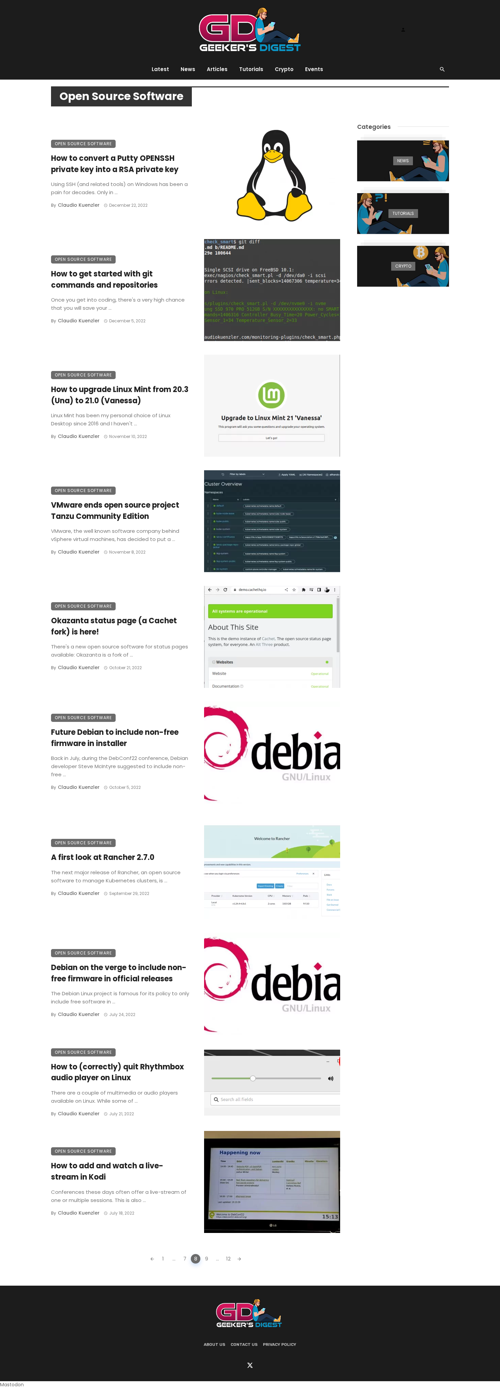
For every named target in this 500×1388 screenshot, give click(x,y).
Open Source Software (83, 144)
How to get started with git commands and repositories (104, 279)
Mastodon (12, 1384)
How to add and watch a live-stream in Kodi (107, 1171)
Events (314, 69)
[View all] (403, 160)
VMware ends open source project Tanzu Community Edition (115, 511)
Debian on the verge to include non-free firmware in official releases (118, 973)
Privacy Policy (279, 1344)
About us (214, 1344)
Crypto (284, 69)
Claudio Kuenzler (79, 205)
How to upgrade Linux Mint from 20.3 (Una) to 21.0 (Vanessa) (119, 395)
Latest (160, 69)
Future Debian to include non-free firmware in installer (115, 738)
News (188, 69)
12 (228, 1258)
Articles (217, 69)
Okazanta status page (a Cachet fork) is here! (114, 626)
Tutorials (251, 69)
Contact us (244, 1344)
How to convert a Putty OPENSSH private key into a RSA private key (115, 164)
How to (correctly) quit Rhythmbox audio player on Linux (117, 1072)
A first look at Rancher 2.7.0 (102, 857)
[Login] (403, 29)
